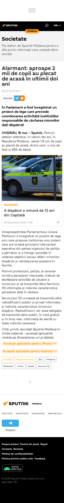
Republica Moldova (25, 359)
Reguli (44, 444)
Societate (11, 204)
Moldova (51, 359)
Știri (40, 359)
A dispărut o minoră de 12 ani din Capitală (29, 212)
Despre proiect (10, 444)
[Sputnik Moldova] (11, 26)
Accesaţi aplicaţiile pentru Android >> (30, 351)
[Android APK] (13, 469)
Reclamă (18, 449)
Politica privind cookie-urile (17, 458)
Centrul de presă (29, 444)
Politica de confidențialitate (17, 453)
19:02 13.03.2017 (11, 91)
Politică (7, 413)
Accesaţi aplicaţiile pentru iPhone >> (30, 343)
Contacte (7, 449)
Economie (38, 413)
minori (20, 366)
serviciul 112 (43, 366)
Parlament (8, 366)
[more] (58, 222)
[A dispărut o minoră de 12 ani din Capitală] (32, 178)
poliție (31, 366)
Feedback (39, 458)
